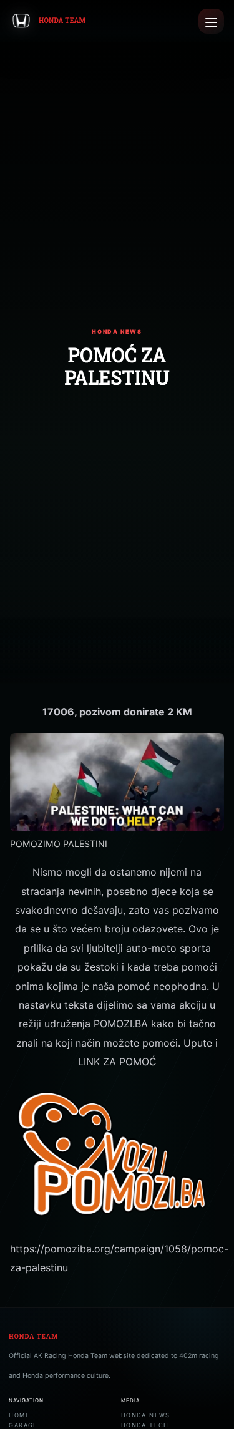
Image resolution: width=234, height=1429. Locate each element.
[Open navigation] (211, 21)
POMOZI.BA (121, 1023)
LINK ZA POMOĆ (117, 1061)
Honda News (145, 1415)
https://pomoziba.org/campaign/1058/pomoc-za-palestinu (117, 1258)
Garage (23, 1425)
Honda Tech (145, 1425)
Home (19, 1415)
